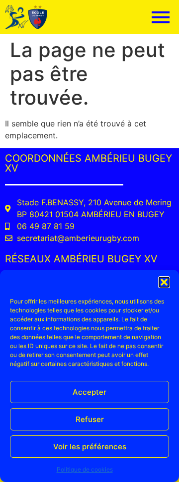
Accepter (89, 392)
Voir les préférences (89, 446)
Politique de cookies (85, 469)
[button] (164, 282)
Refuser (90, 419)
